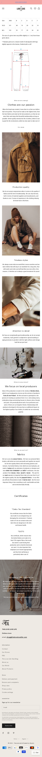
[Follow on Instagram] (8, 733)
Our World (5, 665)
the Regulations (12, 713)
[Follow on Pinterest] (14, 733)
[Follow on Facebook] (3, 733)
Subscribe (8, 726)
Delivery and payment (9, 679)
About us (5, 662)
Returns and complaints (10, 682)
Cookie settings (7, 692)
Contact (5, 649)
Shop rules (5, 686)
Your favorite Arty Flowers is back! (21, 2)
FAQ (3, 655)
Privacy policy (7, 689)
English (24, 739)
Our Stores (6, 652)
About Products (7, 669)
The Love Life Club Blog (10, 659)
